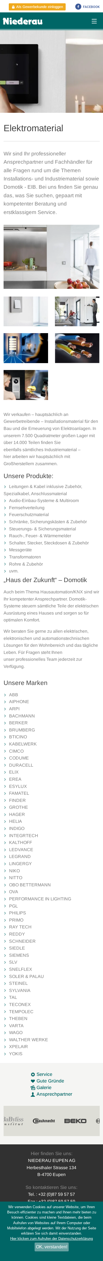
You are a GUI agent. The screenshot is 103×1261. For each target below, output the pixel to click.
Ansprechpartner (53, 1094)
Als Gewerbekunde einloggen (39, 7)
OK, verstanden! (51, 1246)
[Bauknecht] (22, 1121)
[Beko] (54, 1121)
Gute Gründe (49, 1081)
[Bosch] (85, 1121)
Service (43, 1074)
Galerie (43, 1087)
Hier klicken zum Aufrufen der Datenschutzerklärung (51, 1239)
